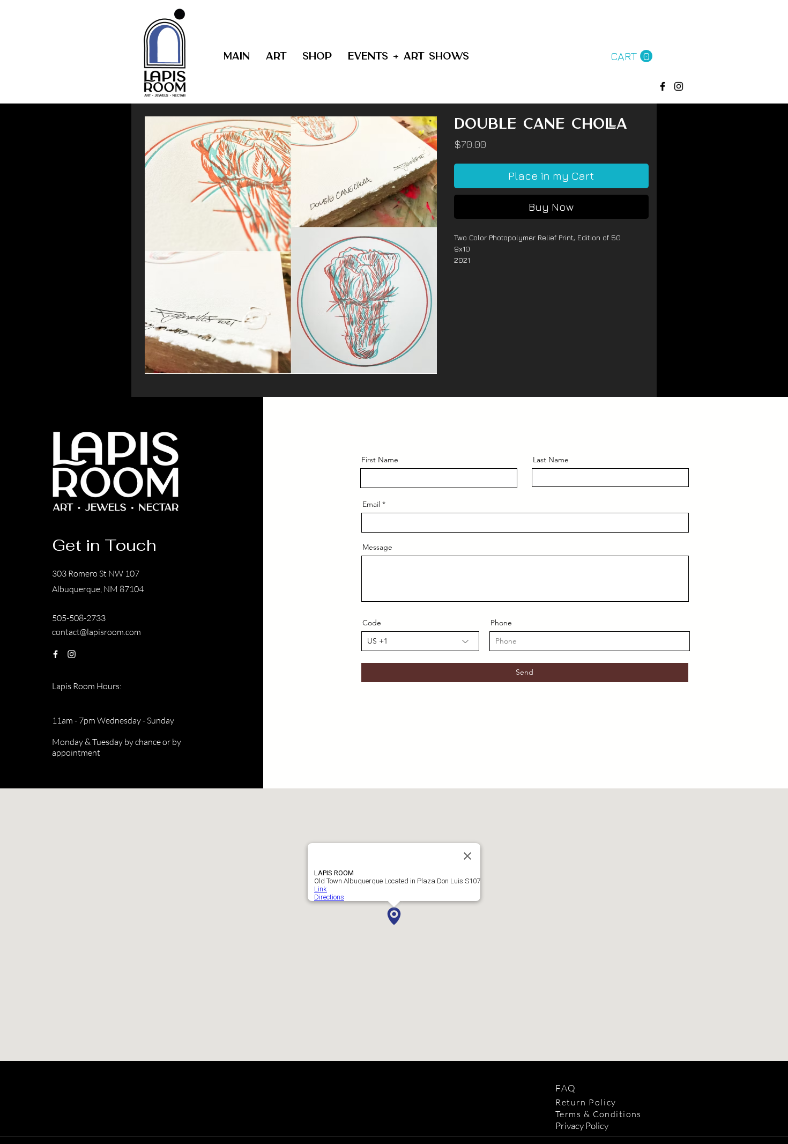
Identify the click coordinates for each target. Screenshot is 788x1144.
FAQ (567, 1088)
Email (371, 504)
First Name (379, 459)
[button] (317, 56)
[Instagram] (71, 654)
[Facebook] (662, 86)
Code (371, 622)
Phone (501, 622)
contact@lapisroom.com (96, 631)
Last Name (551, 459)
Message (377, 547)
